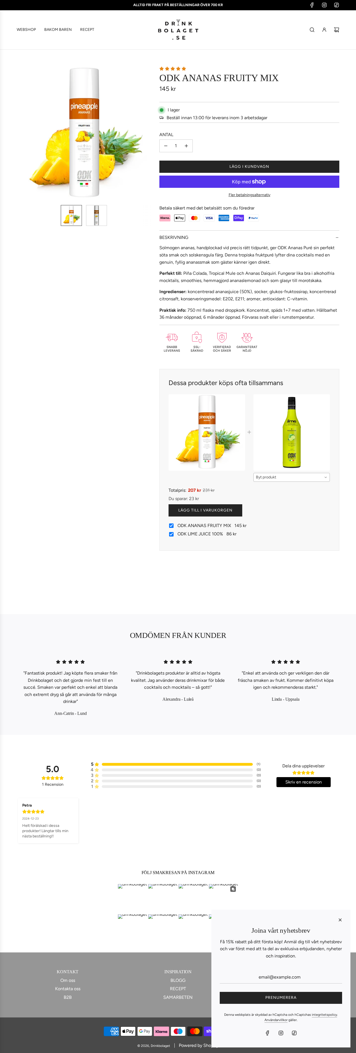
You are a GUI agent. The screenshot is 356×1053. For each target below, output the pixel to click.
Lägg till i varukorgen (205, 510)
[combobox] (291, 477)
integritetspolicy (324, 1015)
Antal (166, 134)
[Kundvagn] (336, 30)
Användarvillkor (276, 1020)
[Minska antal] (166, 146)
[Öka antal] (186, 146)
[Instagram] (324, 5)
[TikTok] (336, 5)
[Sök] (312, 30)
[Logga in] (324, 30)
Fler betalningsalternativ (249, 195)
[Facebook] (312, 5)
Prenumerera (280, 997)
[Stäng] (340, 920)
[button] (23, 133)
